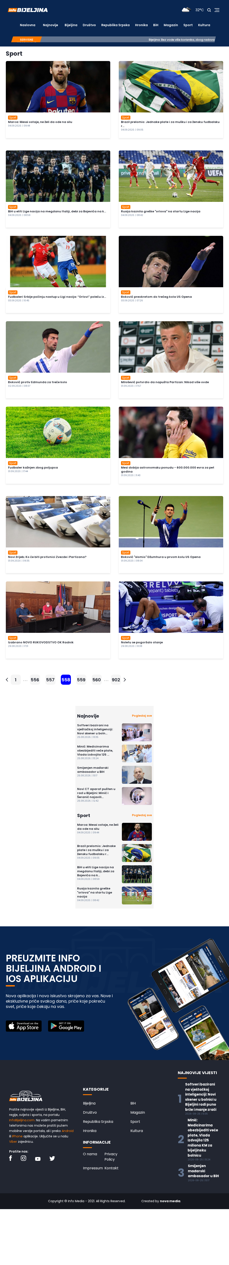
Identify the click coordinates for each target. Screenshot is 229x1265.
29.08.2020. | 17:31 (18, 646)
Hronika (141, 25)
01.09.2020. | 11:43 (130, 475)
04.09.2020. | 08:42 (132, 215)
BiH (155, 25)
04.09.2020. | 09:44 (19, 125)
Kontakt (111, 1168)
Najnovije (50, 25)
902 (116, 680)
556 (35, 680)
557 (50, 680)
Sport (188, 25)
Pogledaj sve (142, 716)
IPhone (17, 1136)
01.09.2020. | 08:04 (131, 560)
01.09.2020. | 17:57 (131, 386)
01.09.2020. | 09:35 (19, 560)
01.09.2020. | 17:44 (18, 471)
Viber (13, 1141)
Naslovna (27, 25)
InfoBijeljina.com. (22, 1120)
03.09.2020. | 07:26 (132, 300)
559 (81, 680)
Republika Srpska (115, 25)
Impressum (93, 1168)
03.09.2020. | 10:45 (18, 300)
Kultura (204, 25)
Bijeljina (71, 25)
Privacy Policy (110, 1156)
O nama (90, 1154)
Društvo (89, 25)
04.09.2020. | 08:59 (19, 215)
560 (96, 680)
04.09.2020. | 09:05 (132, 129)
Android (68, 1131)
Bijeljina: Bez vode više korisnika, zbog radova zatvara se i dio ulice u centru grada (153, 40)
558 (65, 680)
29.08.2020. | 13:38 (131, 646)
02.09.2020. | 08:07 (19, 386)
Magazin (171, 25)
